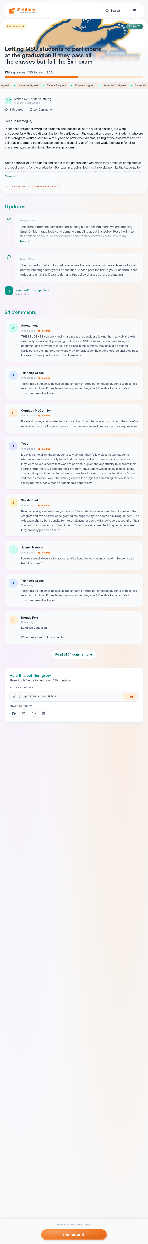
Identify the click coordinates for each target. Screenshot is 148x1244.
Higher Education (45, 186)
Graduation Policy (18, 186)
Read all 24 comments (74, 654)
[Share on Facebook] (13, 713)
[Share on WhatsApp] (33, 713)
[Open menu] (134, 10)
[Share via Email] (44, 713)
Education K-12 (15, 26)
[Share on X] (23, 713)
